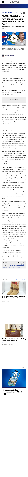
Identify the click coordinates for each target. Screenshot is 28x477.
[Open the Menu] (2, 2)
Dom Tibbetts (10, 55)
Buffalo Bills (7, 12)
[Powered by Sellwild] (24, 367)
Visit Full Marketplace (21, 279)
